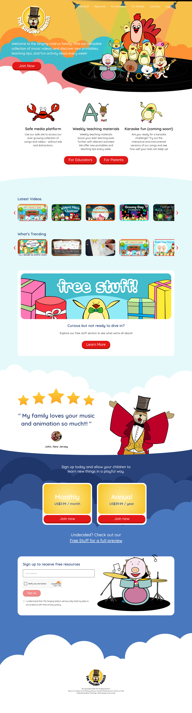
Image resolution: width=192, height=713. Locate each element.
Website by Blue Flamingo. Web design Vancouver (96, 693)
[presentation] (14, 212)
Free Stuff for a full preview (96, 540)
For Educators (80, 159)
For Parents (114, 159)
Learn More (96, 344)
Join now (67, 518)
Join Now (27, 65)
